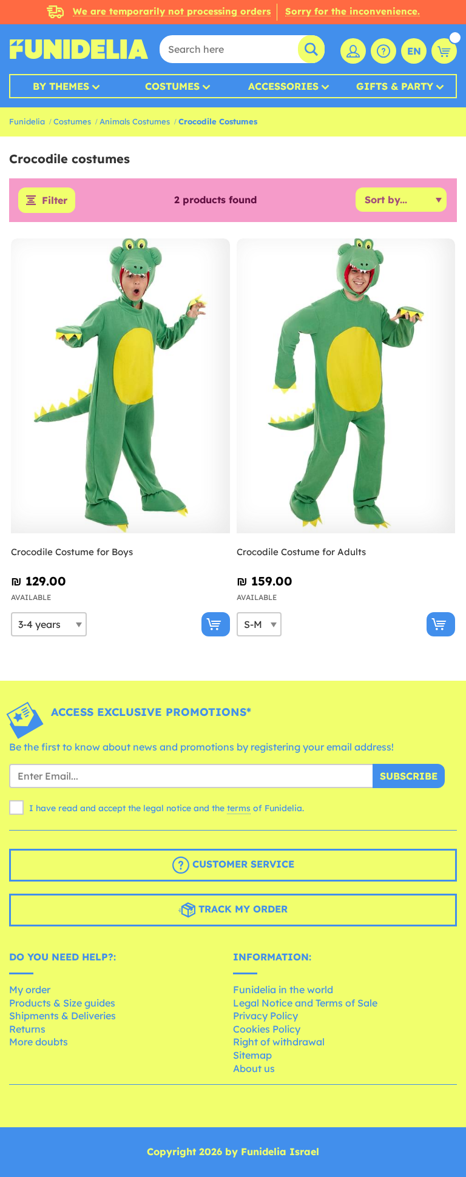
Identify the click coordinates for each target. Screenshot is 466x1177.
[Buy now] (215, 624)
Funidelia (27, 121)
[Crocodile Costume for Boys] (120, 386)
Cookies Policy (266, 1029)
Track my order (241, 909)
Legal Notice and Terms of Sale (305, 1003)
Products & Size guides (62, 1003)
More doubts (38, 1042)
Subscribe (408, 776)
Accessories (283, 86)
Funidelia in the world (283, 989)
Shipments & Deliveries (62, 1016)
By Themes (61, 86)
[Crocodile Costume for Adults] (346, 386)
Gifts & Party (394, 86)
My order (29, 989)
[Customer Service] (383, 51)
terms (239, 808)
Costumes (172, 86)
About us (254, 1068)
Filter (54, 200)
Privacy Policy (265, 1016)
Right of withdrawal (279, 1042)
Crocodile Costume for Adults (301, 552)
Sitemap (252, 1055)
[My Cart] (444, 51)
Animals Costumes (135, 121)
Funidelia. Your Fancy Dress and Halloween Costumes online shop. (79, 49)
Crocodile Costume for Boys (72, 552)
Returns (27, 1029)
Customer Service (241, 864)
